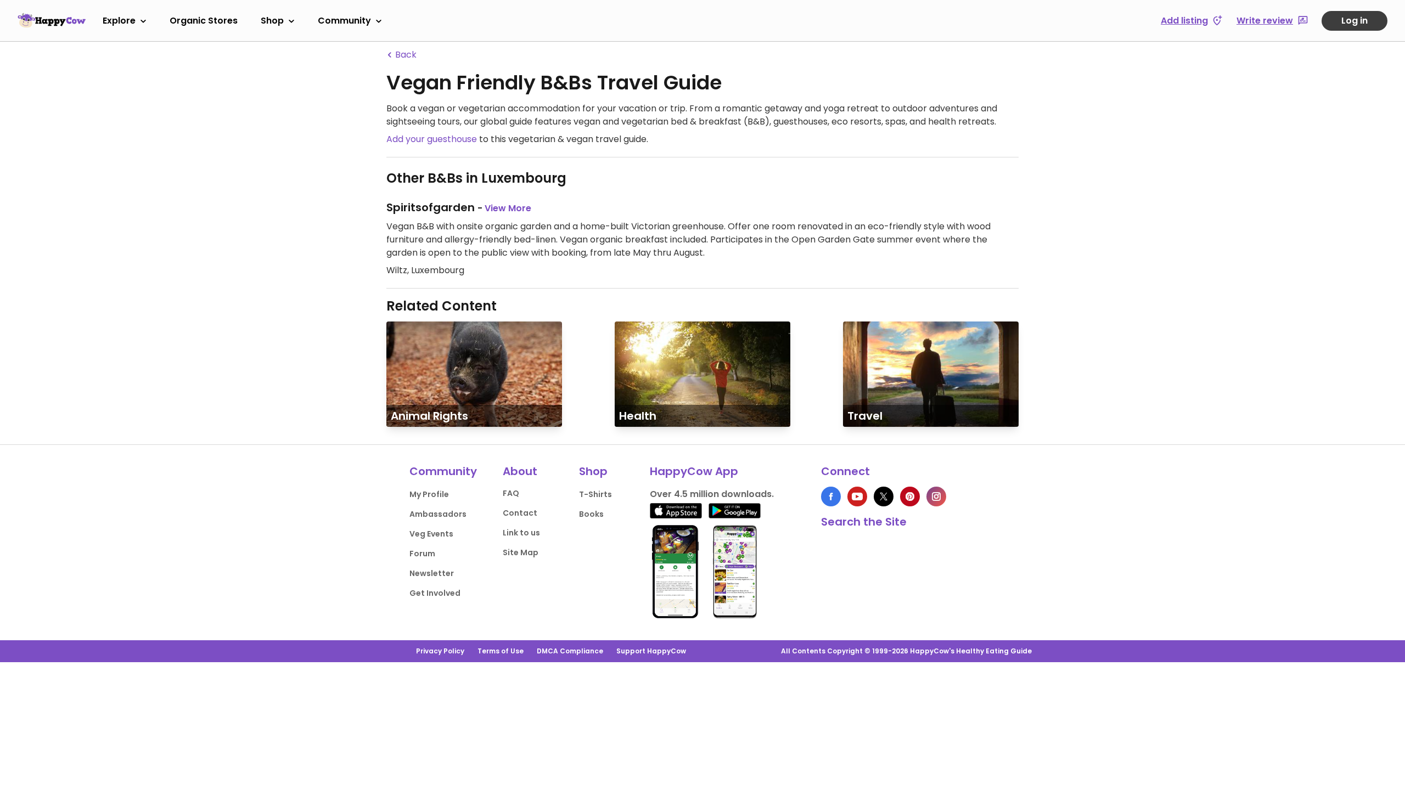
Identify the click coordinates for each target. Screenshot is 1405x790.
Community (344, 20)
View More (508, 208)
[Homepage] (52, 20)
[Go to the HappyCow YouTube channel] (857, 496)
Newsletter (431, 573)
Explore (119, 20)
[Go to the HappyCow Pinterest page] (910, 496)
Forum (422, 553)
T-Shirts (595, 494)
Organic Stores (204, 20)
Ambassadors (438, 514)
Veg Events (431, 533)
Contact (520, 512)
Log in (1354, 20)
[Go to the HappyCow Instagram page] (936, 496)
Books (591, 514)
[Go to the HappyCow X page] (883, 496)
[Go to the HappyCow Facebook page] (831, 496)
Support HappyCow (651, 651)
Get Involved (434, 593)
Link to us (521, 532)
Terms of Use (500, 651)
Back (405, 54)
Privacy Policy (440, 651)
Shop (272, 20)
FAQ (511, 493)
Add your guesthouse (431, 139)
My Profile (429, 494)
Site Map (520, 552)
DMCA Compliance (570, 651)
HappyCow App (694, 471)
